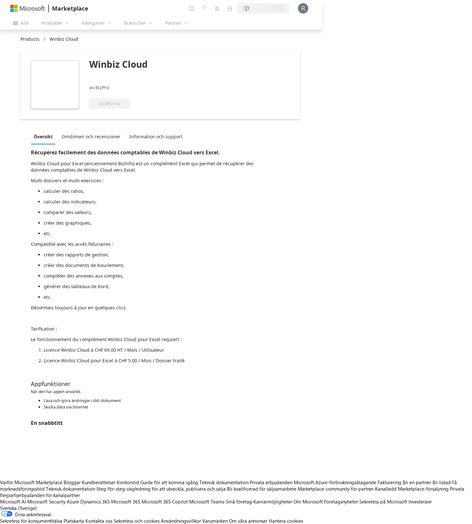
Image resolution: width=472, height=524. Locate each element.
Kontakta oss (98, 521)
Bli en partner (417, 482)
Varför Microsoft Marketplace (31, 482)
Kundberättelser (99, 482)
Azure (73, 501)
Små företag (239, 501)
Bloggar (72, 482)
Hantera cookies (286, 521)
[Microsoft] (27, 8)
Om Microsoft (308, 501)
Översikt (43, 136)
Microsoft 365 (125, 501)
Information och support (155, 136)
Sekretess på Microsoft (383, 501)
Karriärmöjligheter (272, 501)
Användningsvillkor (181, 521)
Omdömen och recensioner (91, 136)
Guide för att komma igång (169, 482)
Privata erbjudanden (271, 482)
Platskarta (74, 521)
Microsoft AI (13, 501)
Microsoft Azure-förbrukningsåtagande (336, 482)
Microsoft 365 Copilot (165, 501)
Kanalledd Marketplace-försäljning (412, 488)
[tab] (45, 136)
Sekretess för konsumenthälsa (31, 521)
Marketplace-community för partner (336, 488)
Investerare (420, 501)
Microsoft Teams (206, 501)
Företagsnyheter (341, 501)
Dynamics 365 (95, 501)
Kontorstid (128, 482)
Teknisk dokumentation (224, 482)
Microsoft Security (46, 501)
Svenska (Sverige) (18, 508)
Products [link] (30, 39)
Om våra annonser (248, 521)
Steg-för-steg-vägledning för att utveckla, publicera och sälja (161, 488)
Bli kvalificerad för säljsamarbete (261, 488)
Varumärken (215, 521)
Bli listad (442, 482)
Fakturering (389, 482)
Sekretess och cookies (137, 521)
